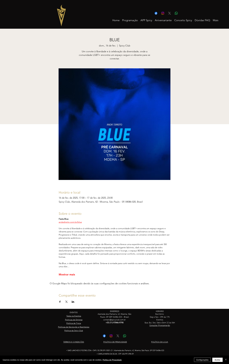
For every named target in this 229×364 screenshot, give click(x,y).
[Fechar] (225, 360)
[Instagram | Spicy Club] (163, 13)
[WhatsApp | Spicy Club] (176, 13)
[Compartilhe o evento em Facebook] (60, 302)
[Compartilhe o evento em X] (66, 302)
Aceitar (217, 359)
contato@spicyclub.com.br (114, 320)
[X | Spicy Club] (169, 13)
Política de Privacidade (112, 359)
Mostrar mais (67, 274)
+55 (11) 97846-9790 (115, 322)
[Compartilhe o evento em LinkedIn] (73, 302)
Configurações (202, 359)
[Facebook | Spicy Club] (156, 13)
